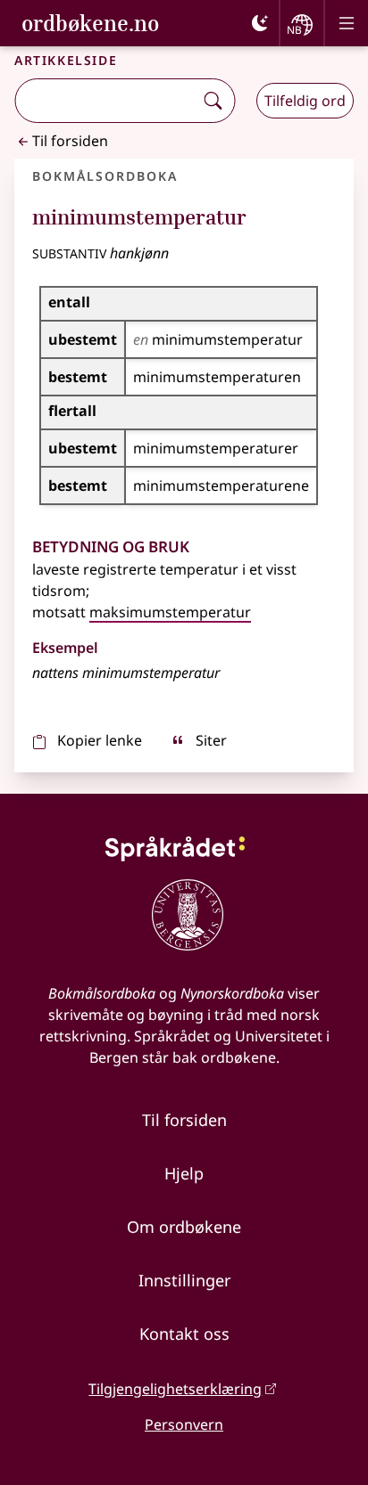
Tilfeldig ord (305, 100)
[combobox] (106, 100)
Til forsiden (70, 141)
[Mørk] (260, 23)
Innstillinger (184, 1280)
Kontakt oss (184, 1333)
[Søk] (213, 101)
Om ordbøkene (184, 1226)
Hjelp (184, 1173)
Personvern (184, 1424)
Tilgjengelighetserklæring (175, 1389)
